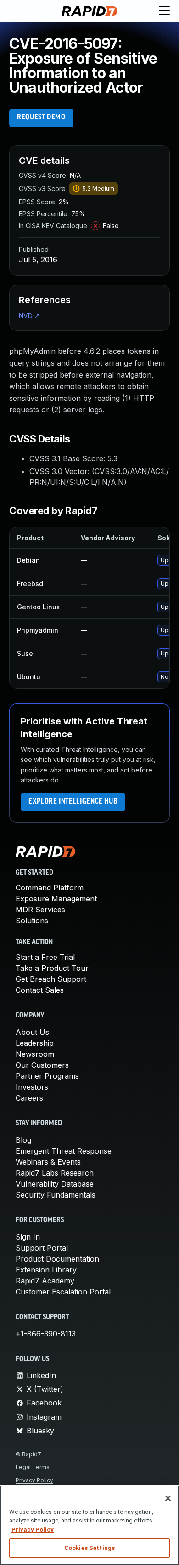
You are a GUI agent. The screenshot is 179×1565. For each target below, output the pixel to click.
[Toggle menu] (164, 11)
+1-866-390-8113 (46, 1333)
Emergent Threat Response (64, 1150)
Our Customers (42, 1065)
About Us (32, 1032)
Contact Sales (40, 990)
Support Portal (42, 1247)
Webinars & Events (48, 1161)
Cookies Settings (89, 1547)
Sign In (28, 1236)
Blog (23, 1139)
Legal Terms (33, 1467)
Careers (29, 1097)
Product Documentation (57, 1258)
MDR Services (40, 909)
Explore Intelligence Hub (72, 801)
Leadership (35, 1043)
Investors (32, 1086)
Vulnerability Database (55, 1183)
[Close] (168, 1498)
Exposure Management (56, 898)
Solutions (32, 920)
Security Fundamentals (55, 1194)
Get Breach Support (51, 979)
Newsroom (35, 1054)
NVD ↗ (29, 315)
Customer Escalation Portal (63, 1291)
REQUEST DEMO (41, 117)
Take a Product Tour (52, 968)
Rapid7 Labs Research (55, 1172)
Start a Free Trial (45, 957)
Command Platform (50, 887)
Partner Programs (47, 1076)
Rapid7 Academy (45, 1280)
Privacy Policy (34, 1480)
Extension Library (46, 1269)
